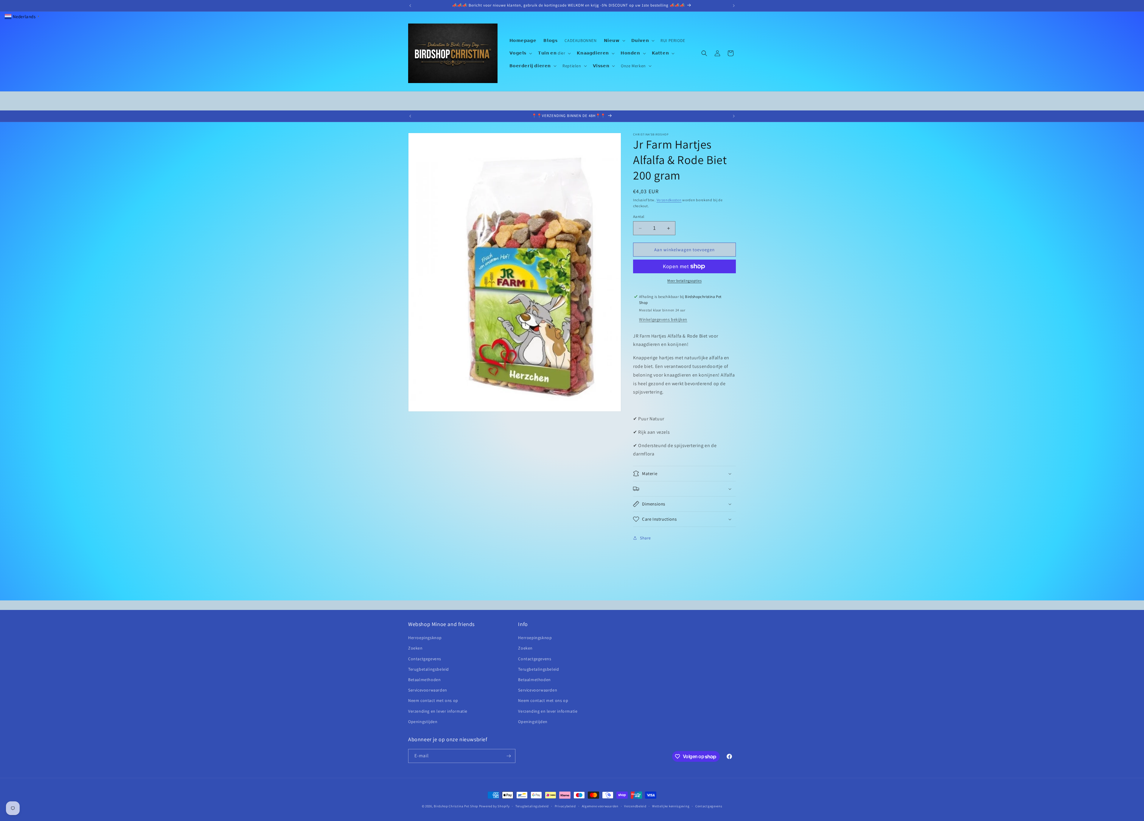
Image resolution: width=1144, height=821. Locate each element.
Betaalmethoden (424, 679)
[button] (614, 40)
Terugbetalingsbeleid (428, 669)
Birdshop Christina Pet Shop (456, 806)
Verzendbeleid (635, 806)
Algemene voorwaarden (600, 806)
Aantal (638, 216)
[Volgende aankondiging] (733, 5)
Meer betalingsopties (684, 280)
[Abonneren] (508, 756)
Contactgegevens (424, 658)
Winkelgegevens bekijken (663, 319)
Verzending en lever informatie (437, 711)
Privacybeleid (565, 806)
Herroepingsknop (425, 638)
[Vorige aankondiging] (410, 5)
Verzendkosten (669, 200)
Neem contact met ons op (433, 700)
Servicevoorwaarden (427, 690)
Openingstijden (422, 721)
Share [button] (645, 538)
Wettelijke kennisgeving (670, 806)
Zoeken (415, 648)
